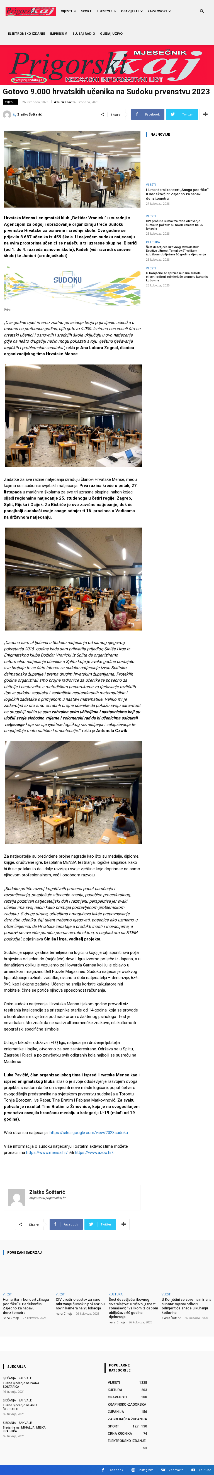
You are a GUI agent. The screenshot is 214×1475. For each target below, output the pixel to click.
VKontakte (176, 1470)
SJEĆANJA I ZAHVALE (17, 1378)
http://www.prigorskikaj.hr (47, 1198)
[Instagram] (133, 1470)
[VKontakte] (163, 1470)
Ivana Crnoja (11, 1318)
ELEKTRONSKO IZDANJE (26, 33)
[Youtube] (193, 1470)
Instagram (145, 1470)
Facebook (115, 1470)
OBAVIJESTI (130, 11)
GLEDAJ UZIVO (111, 33)
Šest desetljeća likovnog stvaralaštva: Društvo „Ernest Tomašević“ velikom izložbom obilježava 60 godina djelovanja (176, 250)
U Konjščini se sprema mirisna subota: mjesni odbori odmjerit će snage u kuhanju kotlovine (177, 276)
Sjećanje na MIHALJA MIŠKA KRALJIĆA (25, 1429)
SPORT (86, 11)
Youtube (205, 1470)
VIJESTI (66, 11)
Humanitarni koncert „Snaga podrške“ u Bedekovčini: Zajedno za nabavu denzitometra (177, 194)
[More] (205, 114)
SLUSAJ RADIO (83, 33)
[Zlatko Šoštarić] (8, 114)
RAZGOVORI (157, 11)
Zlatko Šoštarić (29, 114)
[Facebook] (103, 1470)
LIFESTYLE (104, 11)
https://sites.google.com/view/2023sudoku (89, 1132)
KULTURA (153, 242)
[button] (201, 11)
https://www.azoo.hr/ (94, 1152)
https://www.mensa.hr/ (47, 1152)
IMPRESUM (58, 33)
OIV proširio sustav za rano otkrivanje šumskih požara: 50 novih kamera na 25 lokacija (174, 224)
